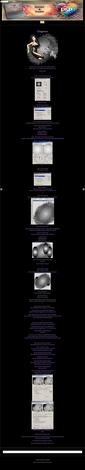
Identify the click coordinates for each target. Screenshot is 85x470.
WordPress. (49, 462)
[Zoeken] (80, 452)
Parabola (44, 462)
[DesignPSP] (1, 189)
